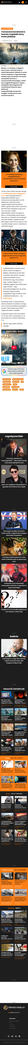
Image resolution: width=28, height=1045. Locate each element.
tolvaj (2, 940)
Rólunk (10, 1023)
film (25, 774)
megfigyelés (24, 706)
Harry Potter (6, 379)
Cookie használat (13, 1028)
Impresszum (11, 1024)
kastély (11, 887)
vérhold (23, 705)
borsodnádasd (18, 887)
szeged (16, 924)
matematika (17, 753)
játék (21, 389)
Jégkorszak (21, 737)
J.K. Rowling (15, 387)
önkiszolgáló (17, 957)
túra (2, 826)
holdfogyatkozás (18, 705)
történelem (7, 887)
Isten (16, 809)
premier (15, 389)
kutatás (6, 737)
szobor (19, 902)
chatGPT (3, 752)
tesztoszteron (23, 809)
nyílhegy (3, 737)
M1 (15, 942)
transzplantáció (4, 843)
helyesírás (5, 774)
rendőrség (7, 942)
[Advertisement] (14, 499)
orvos (18, 809)
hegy (4, 826)
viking (2, 809)
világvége (17, 752)
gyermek (22, 721)
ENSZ (20, 752)
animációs (21, 774)
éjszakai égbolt (18, 706)
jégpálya (8, 940)
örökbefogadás (18, 844)
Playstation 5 (7, 384)
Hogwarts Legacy (18, 379)
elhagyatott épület (5, 903)
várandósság (7, 844)
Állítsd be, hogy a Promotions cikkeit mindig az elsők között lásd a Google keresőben (16, 371)
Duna (2, 957)
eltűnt (5, 957)
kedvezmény (20, 958)
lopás (5, 940)
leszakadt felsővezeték (6, 924)
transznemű (6, 389)
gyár (22, 885)
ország (18, 789)
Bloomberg (8, 298)
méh (9, 843)
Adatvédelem (12, 1026)
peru (16, 721)
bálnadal (3, 721)
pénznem (7, 789)
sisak (5, 809)
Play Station (6, 382)
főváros (21, 789)
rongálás (18, 903)
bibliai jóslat (21, 826)
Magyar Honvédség (19, 940)
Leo (15, 903)
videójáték (6, 387)
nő (11, 843)
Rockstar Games (7, 705)
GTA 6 (2, 705)
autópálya (18, 942)
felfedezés (11, 737)
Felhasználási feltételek (14, 1021)
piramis (18, 721)
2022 (15, 384)
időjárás (16, 737)
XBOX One (16, 382)
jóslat (23, 752)
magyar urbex (4, 885)
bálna (6, 721)
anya (2, 844)
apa (6, 826)
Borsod (2, 902)
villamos (3, 925)
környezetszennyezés (19, 925)
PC (22, 382)
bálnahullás (10, 721)
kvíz (2, 774)
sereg (24, 940)
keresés (8, 957)
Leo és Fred (24, 902)
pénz (4, 789)
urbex (8, 885)
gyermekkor (21, 843)
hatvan (2, 942)
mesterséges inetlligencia (6, 753)
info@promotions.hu (15, 1012)
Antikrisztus (17, 827)
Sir (25, 721)
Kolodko (16, 902)
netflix (2, 706)
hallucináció (17, 811)
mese (18, 774)
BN (16, 41)
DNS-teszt (17, 843)
